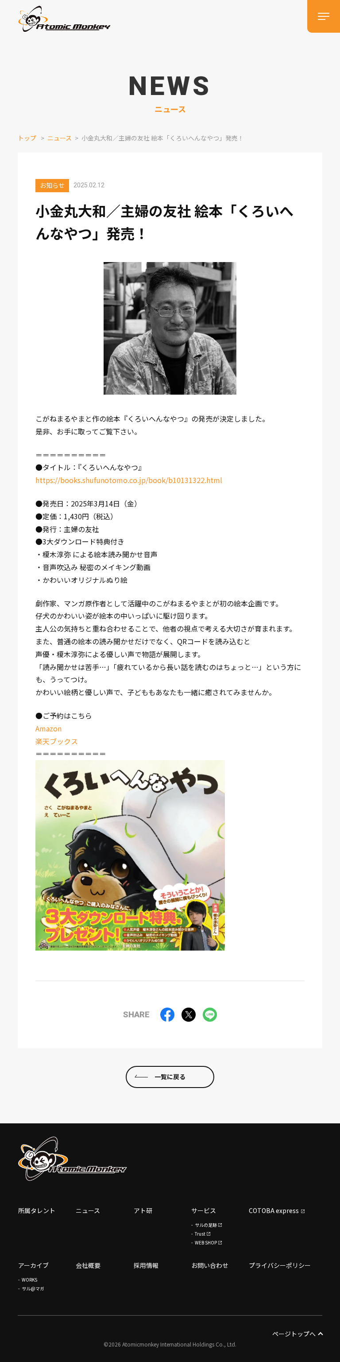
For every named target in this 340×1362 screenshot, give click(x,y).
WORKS (29, 1279)
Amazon (48, 728)
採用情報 (146, 1265)
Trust (200, 1233)
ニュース (59, 137)
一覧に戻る (170, 1076)
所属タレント (36, 1210)
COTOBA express (274, 1210)
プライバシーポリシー (280, 1265)
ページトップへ (294, 1333)
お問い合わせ (209, 1265)
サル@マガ (33, 1288)
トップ (27, 137)
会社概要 (88, 1265)
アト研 (143, 1210)
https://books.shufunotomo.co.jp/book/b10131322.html (128, 480)
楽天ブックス (56, 741)
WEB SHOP (206, 1242)
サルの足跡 (206, 1224)
